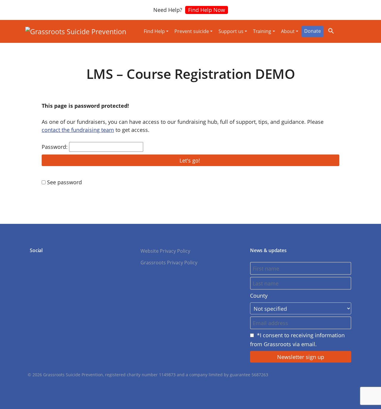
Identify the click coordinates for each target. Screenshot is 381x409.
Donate (312, 31)
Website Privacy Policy (165, 251)
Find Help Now (206, 9)
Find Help (154, 31)
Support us (230, 31)
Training (262, 31)
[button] (331, 30)
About (288, 31)
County (259, 295)
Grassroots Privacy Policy (168, 262)
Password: (55, 146)
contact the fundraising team (78, 129)
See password (64, 182)
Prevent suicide (191, 31)
